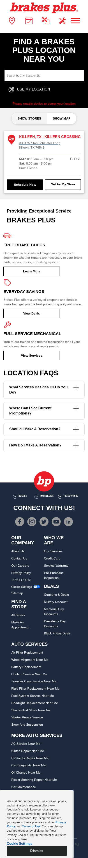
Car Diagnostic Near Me (28, 765)
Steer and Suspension (27, 724)
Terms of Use (21, 580)
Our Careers (20, 565)
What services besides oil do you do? (38, 389)
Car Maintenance (23, 787)
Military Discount (55, 602)
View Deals (31, 313)
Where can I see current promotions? (30, 410)
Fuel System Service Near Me (32, 695)
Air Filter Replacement (27, 652)
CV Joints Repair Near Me (30, 758)
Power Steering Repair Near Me (34, 779)
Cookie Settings (21, 587)
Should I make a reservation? (34, 429)
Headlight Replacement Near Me (34, 703)
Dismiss (36, 851)
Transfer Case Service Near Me (33, 681)
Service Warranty (56, 565)
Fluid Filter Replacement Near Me (35, 688)
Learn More (31, 271)
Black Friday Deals (57, 633)
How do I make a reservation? (35, 445)
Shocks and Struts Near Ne (30, 710)
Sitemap (17, 593)
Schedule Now (25, 184)
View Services (31, 355)
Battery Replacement (26, 667)
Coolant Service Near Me (29, 674)
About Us (17, 551)
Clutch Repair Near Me (27, 751)
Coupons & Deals (56, 594)
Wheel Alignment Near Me (30, 659)
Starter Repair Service (27, 717)
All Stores (18, 615)
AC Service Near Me (25, 743)
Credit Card (52, 558)
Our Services (53, 551)
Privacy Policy (21, 573)
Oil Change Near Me (26, 772)
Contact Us (19, 558)
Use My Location (33, 89)
